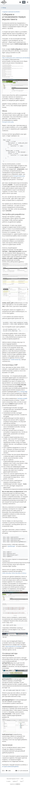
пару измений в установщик (13, 646)
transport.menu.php (8, 122)
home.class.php (16, 573)
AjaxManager (11, 546)
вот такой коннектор (14, 359)
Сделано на (15, 784)
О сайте (8, 781)
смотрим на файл (22, 398)
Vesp (21, 781)
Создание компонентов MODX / (11, 12)
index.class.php (6, 573)
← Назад (3, 7)
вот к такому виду (22, 391)
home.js (24, 573)
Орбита (15, 781)
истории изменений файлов (10, 766)
